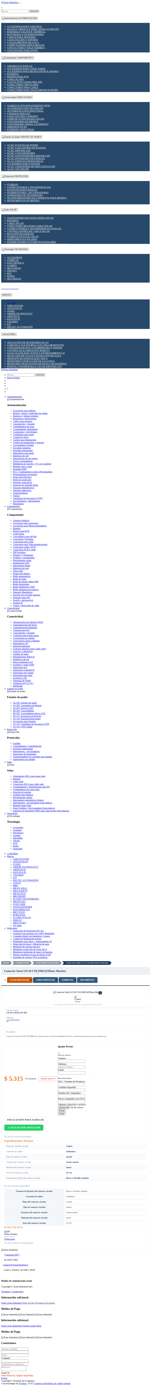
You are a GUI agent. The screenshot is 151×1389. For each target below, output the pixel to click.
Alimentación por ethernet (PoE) (28, 105)
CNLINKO (12, 321)
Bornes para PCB (18, 76)
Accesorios (14, 257)
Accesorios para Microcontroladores (32, 71)
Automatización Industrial (25, 111)
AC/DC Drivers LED (19, 150)
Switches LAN (20, 678)
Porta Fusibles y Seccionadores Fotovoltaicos (34, 808)
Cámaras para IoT (18, 113)
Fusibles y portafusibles (24, 557)
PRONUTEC (19, 901)
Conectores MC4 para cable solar (29, 226)
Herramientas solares (22, 239)
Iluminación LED (21, 563)
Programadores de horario (25, 474)
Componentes (22, 963)
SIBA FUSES (19, 923)
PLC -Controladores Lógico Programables (32, 472)
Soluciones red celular (23, 672)
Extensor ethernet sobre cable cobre (29, 649)
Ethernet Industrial (21, 129)
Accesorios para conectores (26, 68)
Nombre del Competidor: (69, 1093)
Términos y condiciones (12, 1291)
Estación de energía (20, 234)
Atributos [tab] (67, 980)
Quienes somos (29, 1326)
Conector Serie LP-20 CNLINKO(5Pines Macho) (87, 963)
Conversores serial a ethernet (28, 124)
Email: (61, 1070)
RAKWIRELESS (21, 909)
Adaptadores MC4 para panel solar (30, 218)
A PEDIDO (12, 853)
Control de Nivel (21, 437)
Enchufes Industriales (22, 190)
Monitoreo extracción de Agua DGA (31, 361)
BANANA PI (13, 319)
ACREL (11, 311)
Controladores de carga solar (28, 231)
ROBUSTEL (19, 915)
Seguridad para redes (22, 675)
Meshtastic (18, 686)
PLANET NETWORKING (26, 899)
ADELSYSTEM (15, 305)
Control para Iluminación (24, 440)
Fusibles (12, 184)
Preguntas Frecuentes (45, 1303)
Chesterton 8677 (12, 1255)
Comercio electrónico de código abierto (52, 1383)
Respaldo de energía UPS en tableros (30, 957)
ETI (9, 324)
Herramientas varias (22, 560)
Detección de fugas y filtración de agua (34, 355)
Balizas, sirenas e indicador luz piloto (33, 29)
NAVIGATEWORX (22, 907)
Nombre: (62, 1058)
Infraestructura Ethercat (24, 657)
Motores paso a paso (22, 466)
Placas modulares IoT (23, 662)
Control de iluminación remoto (28, 350)
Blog (39, 1326)
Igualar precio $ (48, 1078)
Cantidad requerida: (67, 1087)
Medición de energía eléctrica (27, 358)
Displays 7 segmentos (23, 555)
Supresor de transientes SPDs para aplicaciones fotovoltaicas (41, 811)
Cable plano (15, 79)
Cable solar (15, 223)
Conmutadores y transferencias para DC (34, 228)
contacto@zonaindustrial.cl (15, 1265)
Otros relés (18, 571)
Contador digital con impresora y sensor (34, 348)
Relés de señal (19, 579)
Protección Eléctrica (22, 477)
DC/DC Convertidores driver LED (28, 156)
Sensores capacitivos (22, 482)
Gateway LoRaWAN (23, 651)
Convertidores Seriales (23, 445)
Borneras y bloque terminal (26, 32)
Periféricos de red (21, 659)
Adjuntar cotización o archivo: (72, 1104)
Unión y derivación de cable (26, 605)
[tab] (19, 980)
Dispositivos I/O (17, 127)
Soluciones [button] (12, 928)
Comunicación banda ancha (25, 119)
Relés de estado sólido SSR (25, 581)
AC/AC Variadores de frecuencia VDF (31, 166)
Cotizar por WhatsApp (24, 1127)
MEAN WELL (20, 888)
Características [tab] (45, 980)
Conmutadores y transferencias (29, 187)
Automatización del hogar (25, 108)
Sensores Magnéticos (23, 592)
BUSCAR (34, 11)
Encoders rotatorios (22, 448)
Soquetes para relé (21, 597)
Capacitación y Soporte (22, 40)
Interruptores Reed (21, 565)
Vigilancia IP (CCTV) (23, 683)
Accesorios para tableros (24, 26)
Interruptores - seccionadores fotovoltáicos (32, 803)
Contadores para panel (22, 50)
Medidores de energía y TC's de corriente (32, 464)
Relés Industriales (21, 584)
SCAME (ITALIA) (22, 917)
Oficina (12, 271)
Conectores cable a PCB (24, 547)
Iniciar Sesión (13, 377)
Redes (11, 276)
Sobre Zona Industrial (11, 1303)
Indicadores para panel (23, 453)
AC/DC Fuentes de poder (22, 145)
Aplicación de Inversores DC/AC (28, 342)
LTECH (17, 883)
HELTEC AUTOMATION (20, 327)
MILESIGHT (19, 896)
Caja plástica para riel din (24, 82)
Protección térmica (21, 573)
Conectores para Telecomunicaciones (32, 90)
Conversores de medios (22, 121)
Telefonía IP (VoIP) (22, 680)
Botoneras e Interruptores (25, 34)
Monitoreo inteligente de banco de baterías (37, 363)
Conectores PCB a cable (24, 549)
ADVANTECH (14, 308)
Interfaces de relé (21, 456)
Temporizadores (20, 493)
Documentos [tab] (87, 980)
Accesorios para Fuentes (23, 164)
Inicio (6, 963)
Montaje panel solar (22, 805)
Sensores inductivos (22, 490)
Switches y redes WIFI (23, 664)
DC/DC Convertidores (21, 153)
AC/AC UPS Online (18, 169)
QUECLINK (19, 904)
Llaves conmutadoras (23, 461)
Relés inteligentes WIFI (24, 587)
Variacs (16, 495)
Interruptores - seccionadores (27, 192)
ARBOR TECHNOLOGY (20, 313)
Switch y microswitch (23, 600)
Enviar (62, 1111)
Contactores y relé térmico (26, 48)
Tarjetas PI (18, 603)
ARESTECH (13, 316)
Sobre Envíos (28, 1303)
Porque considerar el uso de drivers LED (34, 366)
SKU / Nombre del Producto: (71, 1081)
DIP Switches (19, 552)
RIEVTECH (19, 912)
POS (9, 273)
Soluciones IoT (20, 667)
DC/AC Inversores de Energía (26, 158)
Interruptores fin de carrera (25, 458)
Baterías (13, 74)
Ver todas (11, 303)
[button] (14, 396)
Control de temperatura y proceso (28, 442)
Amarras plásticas (19, 66)
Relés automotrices (21, 576)
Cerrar (61, 1114)
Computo (13, 260)
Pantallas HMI (19, 469)
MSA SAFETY (20, 891)
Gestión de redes (20, 654)
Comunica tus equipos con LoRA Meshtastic (35, 345)
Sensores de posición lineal (25, 485)
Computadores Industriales (25, 45)
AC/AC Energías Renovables (25, 161)
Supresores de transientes (25, 195)
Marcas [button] (10, 856)
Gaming (12, 265)
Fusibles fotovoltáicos (23, 236)
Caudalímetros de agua (23, 42)
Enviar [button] (4, 1378)
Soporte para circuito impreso (26, 595)
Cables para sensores (21, 37)
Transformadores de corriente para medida (36, 198)
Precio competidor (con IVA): (71, 1099)
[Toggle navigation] (19, 3)
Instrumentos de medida (23, 200)
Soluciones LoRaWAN (23, 670)
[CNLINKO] (13, 1023)
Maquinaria (18, 503)
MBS (15, 885)
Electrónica (15, 263)
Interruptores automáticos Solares (31, 242)
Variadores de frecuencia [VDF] (28, 498)
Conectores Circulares (23, 84)
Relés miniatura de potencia (26, 589)
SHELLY (17, 920)
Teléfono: (62, 1064)
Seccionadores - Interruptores (26, 501)
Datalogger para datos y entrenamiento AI (36, 353)
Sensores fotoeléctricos (23, 487)
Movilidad (14, 268)
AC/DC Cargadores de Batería (26, 148)
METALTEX (19, 893)
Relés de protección (22, 480)
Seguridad (14, 279)
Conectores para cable (22, 87)
